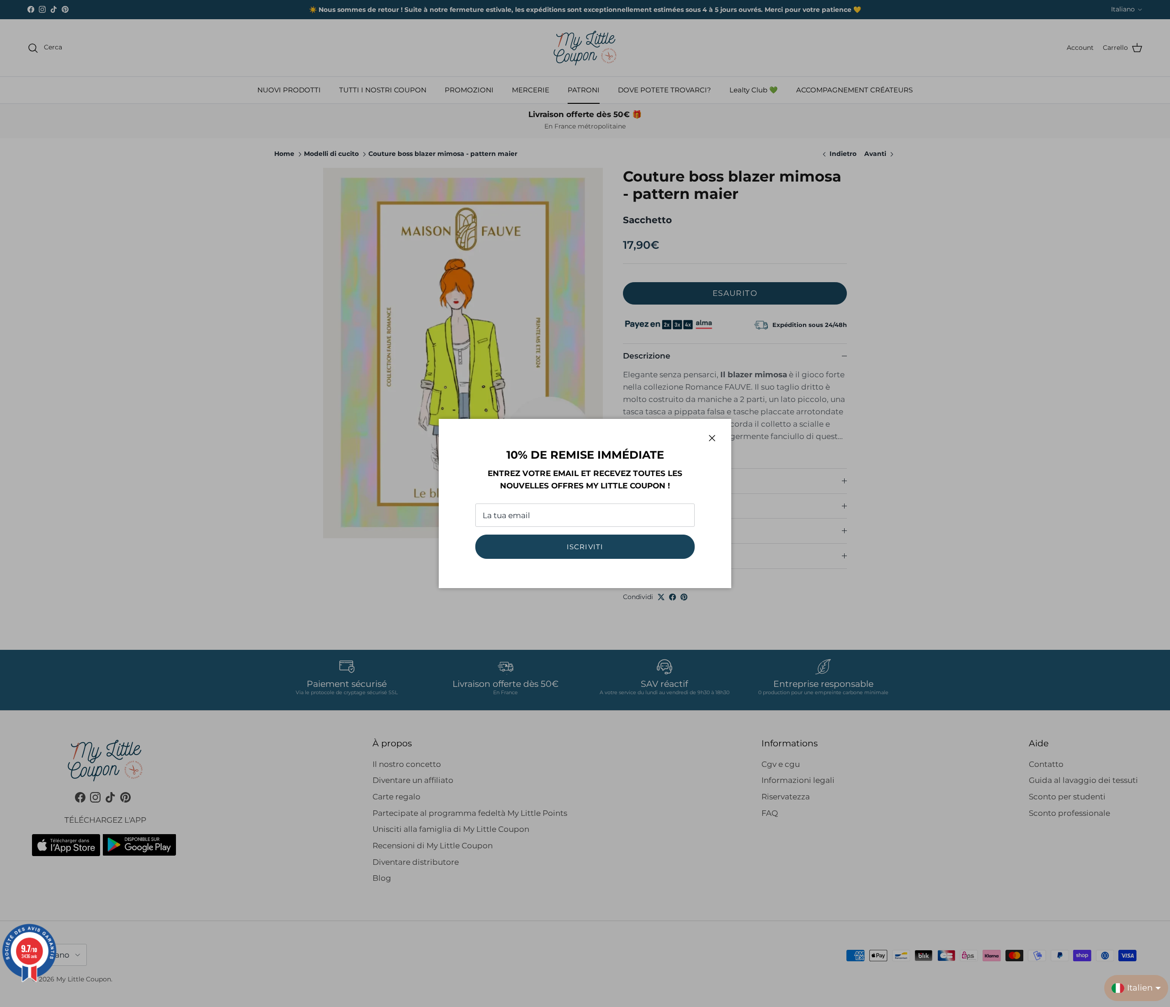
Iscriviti (585, 546)
